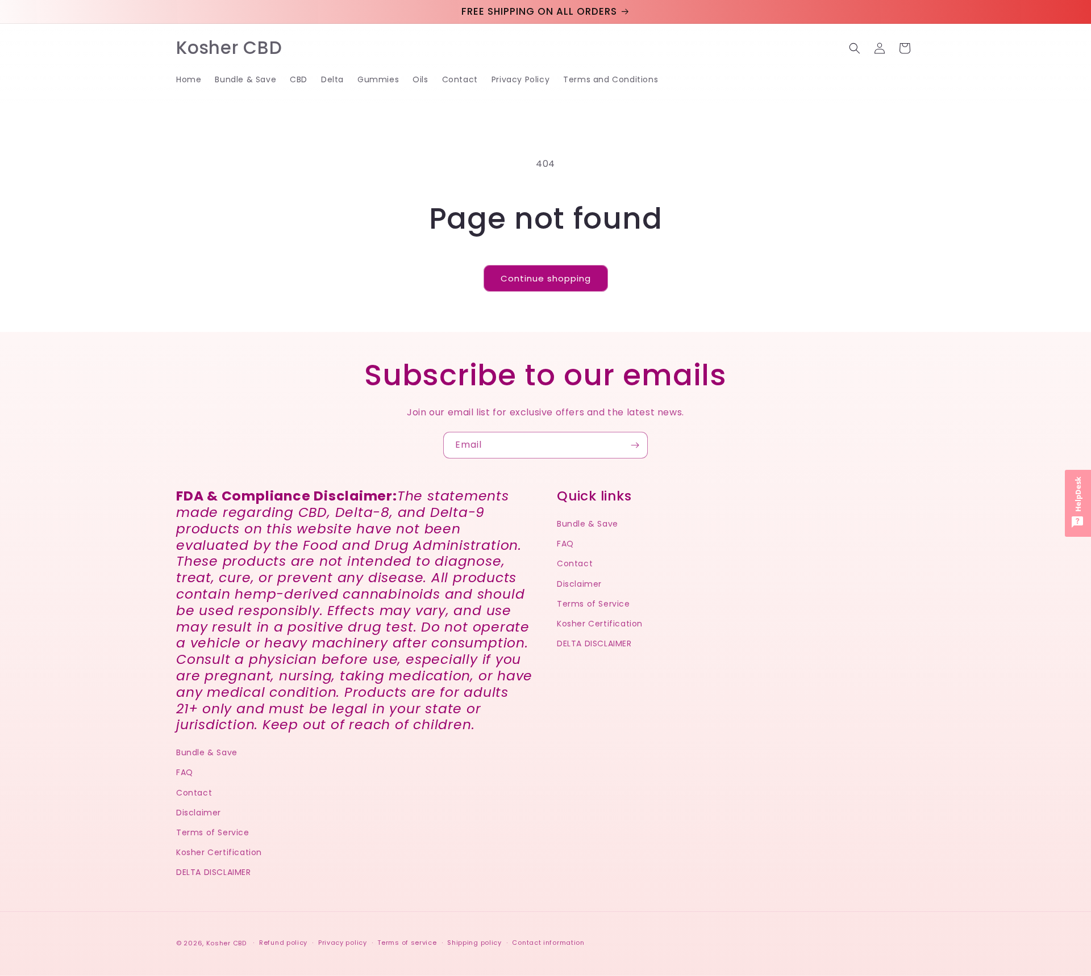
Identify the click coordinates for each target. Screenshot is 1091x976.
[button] (854, 48)
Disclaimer (198, 812)
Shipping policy (474, 942)
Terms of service (406, 942)
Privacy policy (342, 942)
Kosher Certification (219, 852)
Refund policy (283, 942)
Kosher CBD (226, 943)
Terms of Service (212, 832)
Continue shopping (546, 278)
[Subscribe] (634, 445)
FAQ (184, 772)
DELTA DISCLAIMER (213, 872)
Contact (194, 792)
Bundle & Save (207, 752)
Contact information (548, 942)
